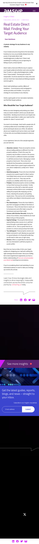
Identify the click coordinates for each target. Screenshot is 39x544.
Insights (6, 16)
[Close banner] (37, 3)
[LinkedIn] (13, 541)
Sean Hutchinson (10, 39)
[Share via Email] (25, 541)
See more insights (17, 364)
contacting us (16, 284)
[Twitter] (21, 541)
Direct (12, 16)
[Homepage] (12, 11)
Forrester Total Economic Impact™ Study (22, 4)
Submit (28, 409)
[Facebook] (17, 541)
